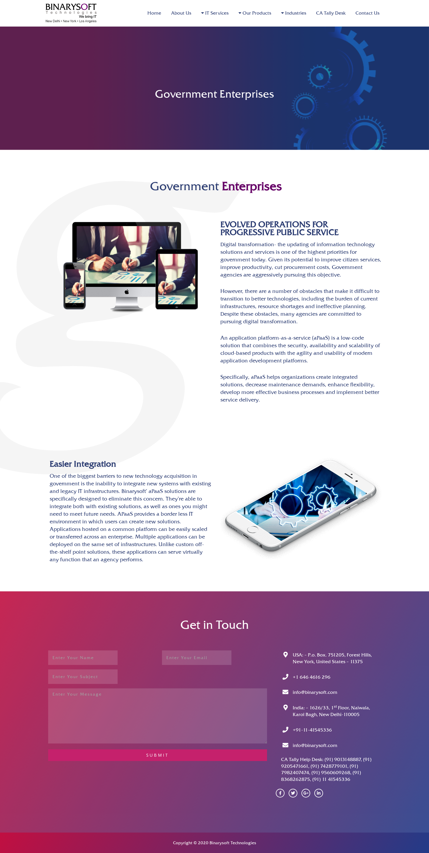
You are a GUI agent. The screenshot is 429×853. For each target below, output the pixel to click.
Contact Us (367, 13)
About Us (181, 13)
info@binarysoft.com (315, 692)
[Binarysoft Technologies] (74, 12)
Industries (295, 13)
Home (154, 13)
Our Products (256, 13)
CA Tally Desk (331, 13)
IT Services (216, 13)
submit (157, 755)
